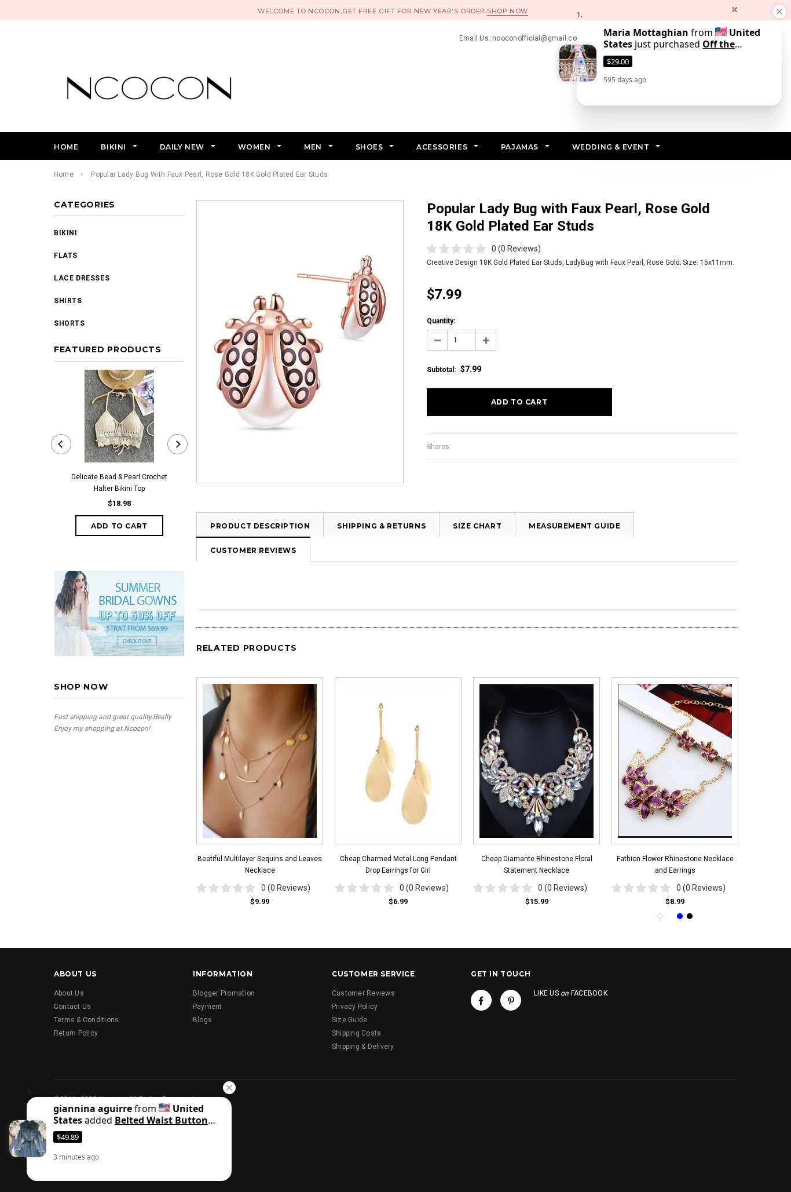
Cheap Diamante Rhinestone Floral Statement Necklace (536, 864)
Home (64, 174)
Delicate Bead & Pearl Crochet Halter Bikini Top (119, 483)
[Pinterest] (510, 1000)
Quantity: (441, 321)
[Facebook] (481, 1000)
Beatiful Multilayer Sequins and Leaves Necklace (259, 864)
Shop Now (507, 11)
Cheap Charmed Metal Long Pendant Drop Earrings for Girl (398, 864)
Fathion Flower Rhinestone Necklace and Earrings (675, 864)
